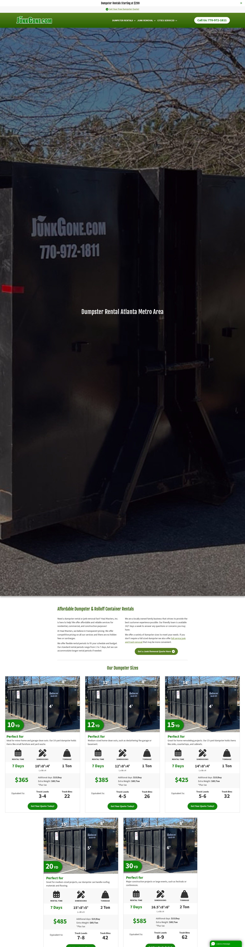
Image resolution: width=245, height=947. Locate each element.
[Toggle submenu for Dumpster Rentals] (134, 20)
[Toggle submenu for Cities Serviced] (176, 20)
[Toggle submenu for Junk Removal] (154, 20)
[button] (241, 3)
